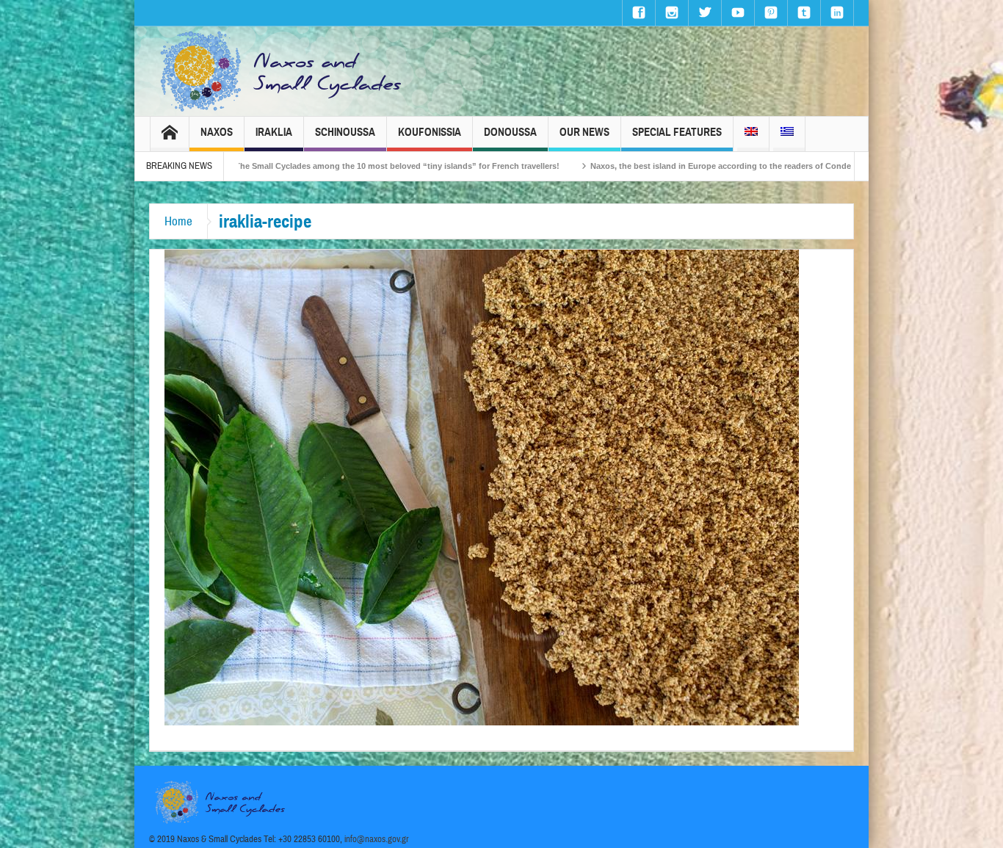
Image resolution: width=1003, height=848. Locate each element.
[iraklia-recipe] (481, 487)
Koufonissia (429, 132)
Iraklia (274, 132)
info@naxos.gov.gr (376, 839)
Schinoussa (345, 132)
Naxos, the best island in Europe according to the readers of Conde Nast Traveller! (689, 166)
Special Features (677, 132)
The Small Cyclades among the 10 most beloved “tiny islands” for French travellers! (337, 166)
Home (178, 221)
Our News (584, 132)
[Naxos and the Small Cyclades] (282, 71)
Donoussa (510, 132)
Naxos (216, 132)
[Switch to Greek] (787, 134)
